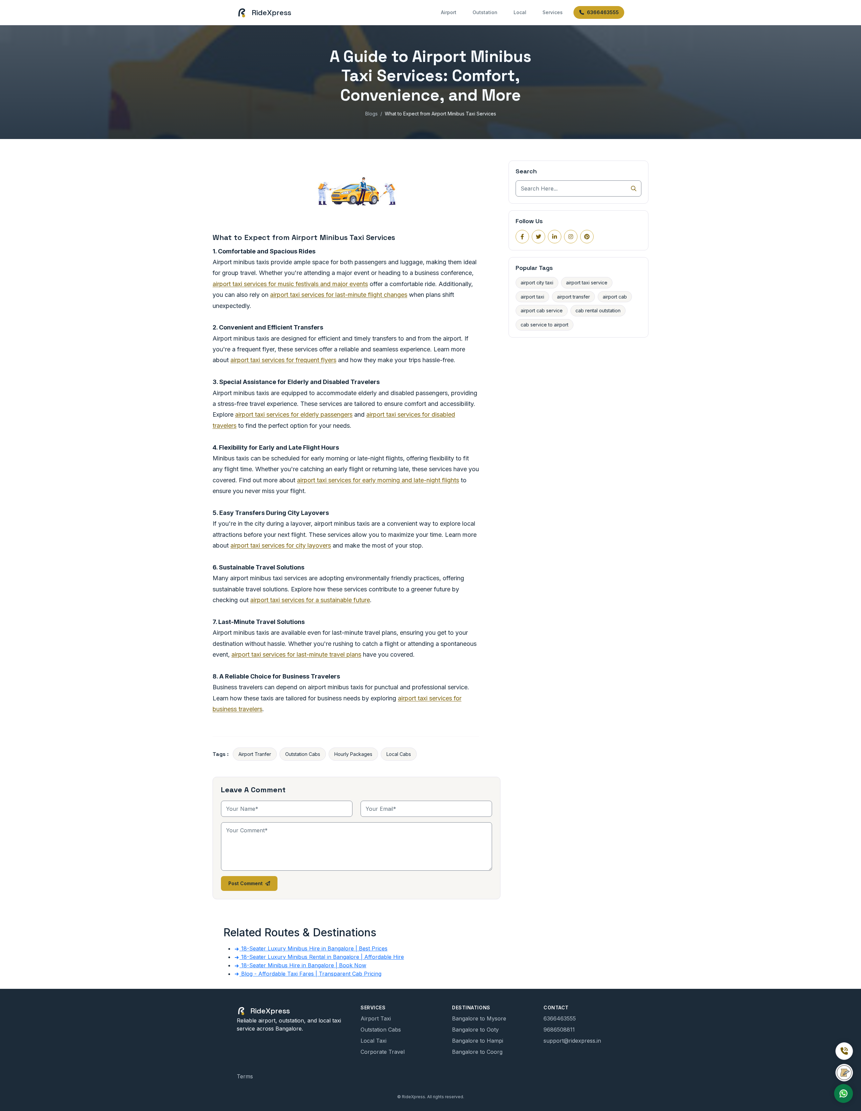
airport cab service (542, 310)
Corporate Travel (383, 1051)
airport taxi (532, 297)
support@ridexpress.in (572, 1040)
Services (552, 12)
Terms (245, 1076)
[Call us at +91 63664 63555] (844, 1051)
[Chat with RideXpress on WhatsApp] (843, 1093)
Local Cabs (398, 754)
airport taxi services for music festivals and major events (290, 283)
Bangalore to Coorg (477, 1051)
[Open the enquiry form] (844, 1072)
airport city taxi (537, 282)
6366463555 (603, 12)
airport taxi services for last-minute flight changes (338, 294)
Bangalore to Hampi (477, 1040)
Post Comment (245, 883)
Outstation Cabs (302, 754)
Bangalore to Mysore (479, 1018)
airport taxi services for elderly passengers (293, 414)
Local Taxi (373, 1040)
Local (520, 12)
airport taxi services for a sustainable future (310, 599)
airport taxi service (586, 282)
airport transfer (573, 297)
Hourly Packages (353, 754)
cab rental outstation (598, 310)
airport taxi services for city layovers (280, 545)
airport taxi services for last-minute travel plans (296, 654)
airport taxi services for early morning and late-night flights (378, 480)
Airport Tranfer (254, 754)
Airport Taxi (376, 1018)
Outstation (485, 12)
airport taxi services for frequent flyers (283, 359)
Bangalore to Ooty (475, 1029)
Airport (448, 12)
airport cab (615, 297)
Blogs (371, 113)
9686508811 (559, 1029)
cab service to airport (544, 324)
